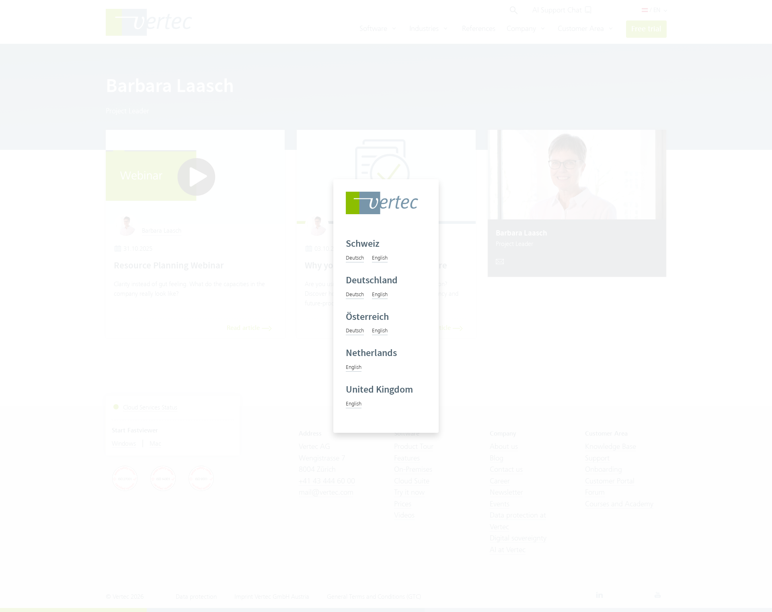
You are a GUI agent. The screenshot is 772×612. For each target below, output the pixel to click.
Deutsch (355, 257)
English (380, 257)
